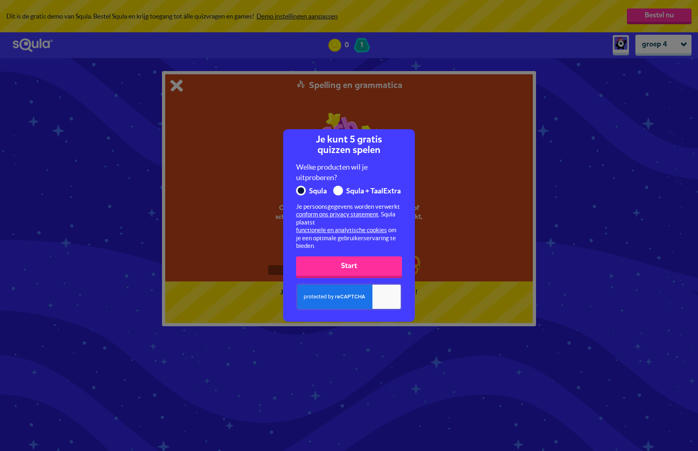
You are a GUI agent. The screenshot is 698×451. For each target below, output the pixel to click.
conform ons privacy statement (337, 214)
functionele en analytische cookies (341, 230)
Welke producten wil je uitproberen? (332, 172)
